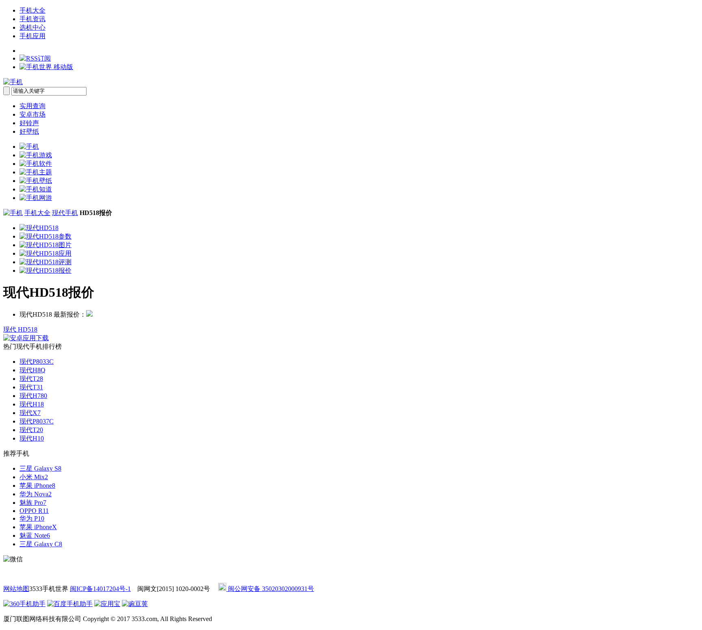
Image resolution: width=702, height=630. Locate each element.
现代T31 (31, 387)
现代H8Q (33, 370)
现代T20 (31, 429)
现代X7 (30, 412)
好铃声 (29, 122)
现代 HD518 (20, 329)
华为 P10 (32, 518)
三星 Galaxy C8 (41, 544)
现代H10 (32, 438)
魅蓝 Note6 (35, 535)
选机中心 (33, 27)
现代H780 (33, 395)
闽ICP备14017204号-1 (100, 588)
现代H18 (32, 404)
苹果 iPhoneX (38, 527)
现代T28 (31, 378)
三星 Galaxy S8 (40, 468)
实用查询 (33, 105)
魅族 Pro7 (33, 502)
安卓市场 (33, 114)
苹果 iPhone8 (37, 485)
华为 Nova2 (36, 494)
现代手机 (65, 212)
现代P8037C (37, 421)
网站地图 (16, 588)
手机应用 (33, 36)
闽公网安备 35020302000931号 (270, 588)
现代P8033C (37, 361)
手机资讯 (33, 18)
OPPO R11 (34, 510)
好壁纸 (29, 131)
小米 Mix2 (34, 477)
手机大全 (33, 10)
